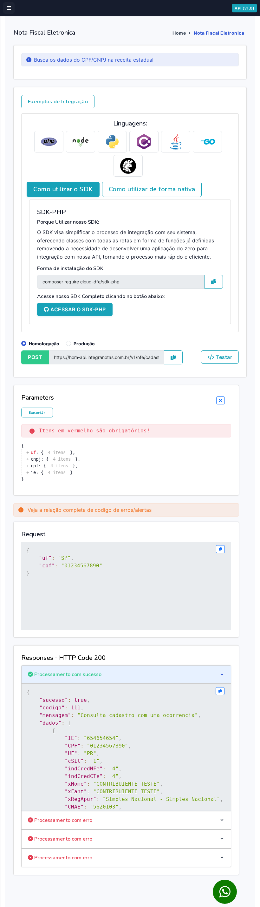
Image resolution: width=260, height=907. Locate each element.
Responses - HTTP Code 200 (63, 657)
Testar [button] (223, 357)
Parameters (37, 397)
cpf (34, 465)
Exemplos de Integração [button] (58, 101)
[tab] (48, 141)
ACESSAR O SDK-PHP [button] (77, 309)
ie (33, 472)
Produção (84, 343)
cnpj (36, 459)
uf (33, 452)
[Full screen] (220, 400)
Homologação (44, 343)
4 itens (57, 452)
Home (179, 33)
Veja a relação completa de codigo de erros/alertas (89, 510)
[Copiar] (220, 549)
